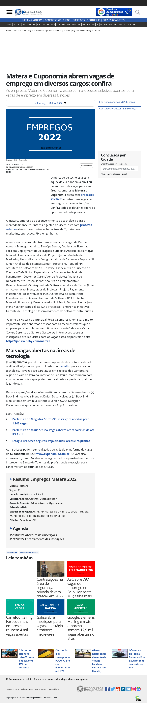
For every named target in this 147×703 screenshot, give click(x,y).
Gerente (33, 498)
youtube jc (93, 20)
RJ (101, 24)
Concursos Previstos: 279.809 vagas (118, 108)
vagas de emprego (29, 552)
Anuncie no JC (41, 689)
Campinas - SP (28, 520)
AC (14, 24)
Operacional (56, 503)
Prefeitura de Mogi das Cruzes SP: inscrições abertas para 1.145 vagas (50, 421)
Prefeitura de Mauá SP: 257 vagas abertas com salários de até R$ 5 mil (53, 432)
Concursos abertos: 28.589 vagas (117, 102)
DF (43, 24)
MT (63, 24)
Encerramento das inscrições (36, 539)
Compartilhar (86, 165)
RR (120, 24)
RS (110, 24)
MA (58, 24)
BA (34, 24)
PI (97, 24)
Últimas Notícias (32, 20)
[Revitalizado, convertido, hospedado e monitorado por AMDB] (138, 698)
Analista (23, 498)
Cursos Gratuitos (114, 20)
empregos (12, 552)
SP (129, 24)
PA (79, 24)
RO (115, 24)
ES (48, 24)
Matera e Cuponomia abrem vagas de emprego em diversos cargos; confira (68, 30)
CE (38, 24)
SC (125, 24)
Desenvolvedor (48, 498)
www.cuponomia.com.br (52, 454)
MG (74, 24)
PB (83, 24)
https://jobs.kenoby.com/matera (28, 341)
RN (105, 24)
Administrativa (39, 503)
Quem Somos (13, 689)
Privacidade (54, 689)
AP (24, 24)
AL (19, 24)
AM (29, 24)
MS (68, 24)
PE (93, 24)
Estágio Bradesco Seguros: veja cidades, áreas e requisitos (51, 441)
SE (134, 24)
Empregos (78, 20)
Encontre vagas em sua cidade (114, 164)
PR (88, 24)
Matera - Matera (18, 485)
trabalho (64, 366)
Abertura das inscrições (33, 535)
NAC (9, 24)
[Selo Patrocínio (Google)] (114, 11)
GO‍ (53, 24)
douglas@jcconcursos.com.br (19, 167)
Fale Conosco (27, 689)
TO (138, 24)
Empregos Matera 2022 (48, 103)
